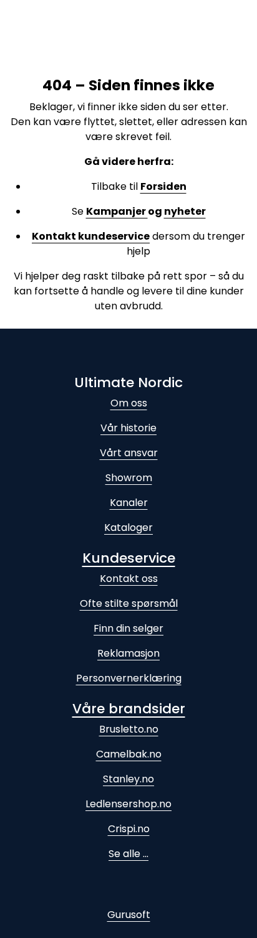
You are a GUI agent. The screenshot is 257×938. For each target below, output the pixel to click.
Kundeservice (128, 558)
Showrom (128, 478)
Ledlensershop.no (128, 804)
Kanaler (129, 502)
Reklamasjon (128, 653)
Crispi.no (129, 829)
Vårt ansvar (129, 453)
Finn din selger (128, 628)
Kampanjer (117, 211)
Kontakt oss (129, 578)
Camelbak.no (129, 754)
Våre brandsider (128, 708)
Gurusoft (128, 915)
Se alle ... (128, 854)
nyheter (185, 211)
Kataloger (128, 527)
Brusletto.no (128, 729)
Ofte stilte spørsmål (129, 603)
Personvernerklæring (129, 678)
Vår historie (128, 428)
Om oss (128, 403)
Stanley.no (128, 779)
